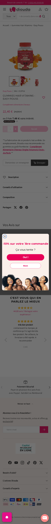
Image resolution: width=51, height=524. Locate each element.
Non (25, 265)
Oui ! (25, 257)
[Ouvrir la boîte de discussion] (45, 518)
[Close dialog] (5, 236)
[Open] (7, 517)
